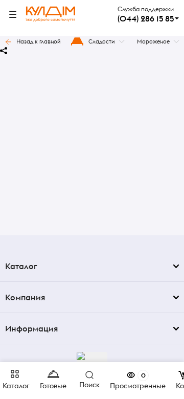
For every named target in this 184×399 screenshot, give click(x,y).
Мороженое (153, 41)
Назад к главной (38, 41)
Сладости (101, 41)
